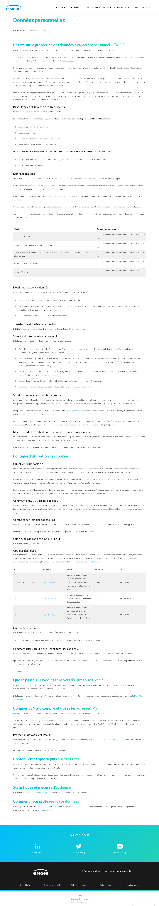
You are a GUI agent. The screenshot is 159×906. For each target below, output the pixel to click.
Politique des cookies (79, 885)
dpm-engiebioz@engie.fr (75, 410)
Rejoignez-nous (122, 7)
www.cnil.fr (115, 425)
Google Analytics (94, 562)
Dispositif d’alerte (26, 885)
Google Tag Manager (49, 582)
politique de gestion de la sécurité (52, 810)
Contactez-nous (142, 7)
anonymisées (113, 739)
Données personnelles (53, 885)
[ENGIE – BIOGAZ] (14, 7)
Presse (106, 7)
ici (69, 750)
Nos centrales (76, 7)
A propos (60, 7)
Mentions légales (132, 885)
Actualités (92, 7)
